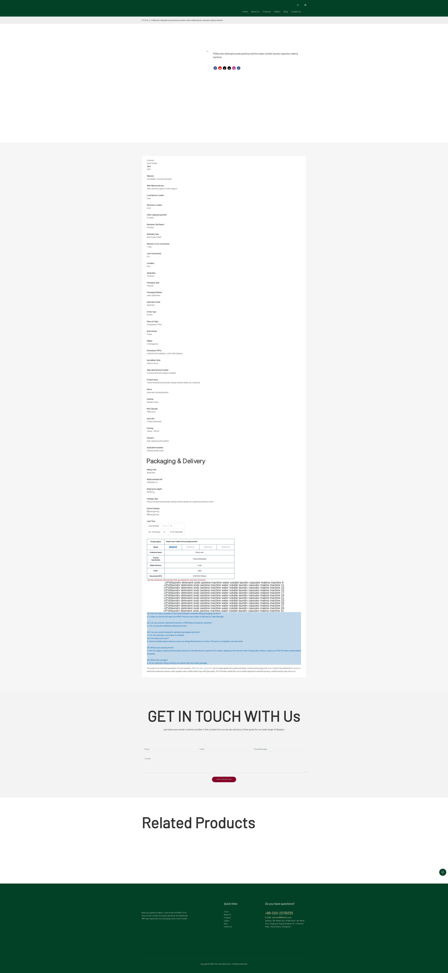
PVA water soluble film (203, 668)
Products (227, 918)
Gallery (226, 921)
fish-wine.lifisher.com (223, 964)
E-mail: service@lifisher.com (278, 917)
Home (226, 912)
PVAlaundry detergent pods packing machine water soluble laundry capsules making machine (187, 20)
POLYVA (145, 20)
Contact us (228, 927)
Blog (226, 924)
